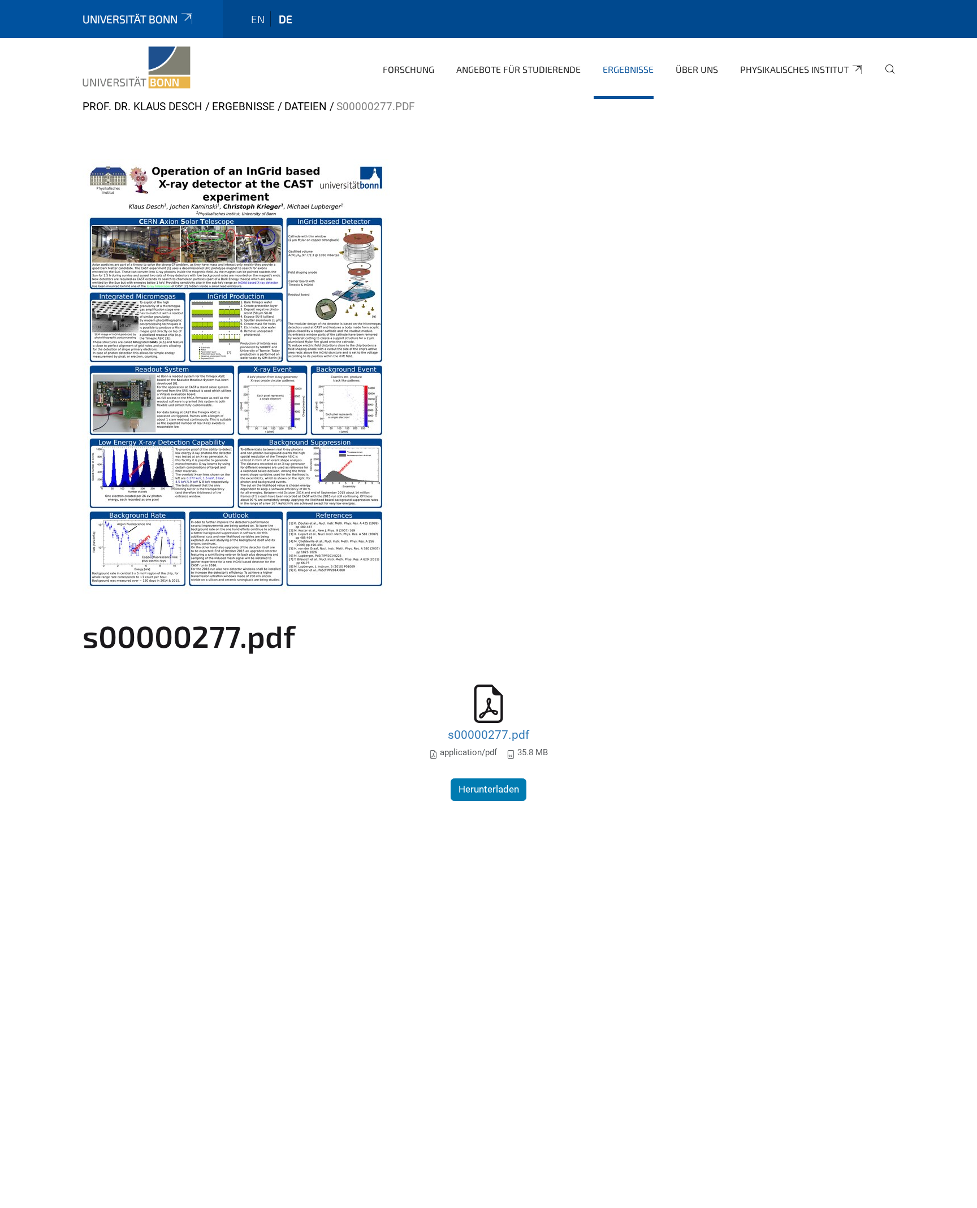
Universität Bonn (130, 18)
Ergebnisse (628, 69)
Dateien (305, 106)
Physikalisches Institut (794, 69)
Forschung (408, 69)
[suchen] (885, 77)
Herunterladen (489, 789)
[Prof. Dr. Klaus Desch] (137, 67)
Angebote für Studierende (518, 69)
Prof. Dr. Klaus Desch (142, 106)
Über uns (697, 69)
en (258, 18)
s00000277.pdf (488, 735)
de (285, 18)
